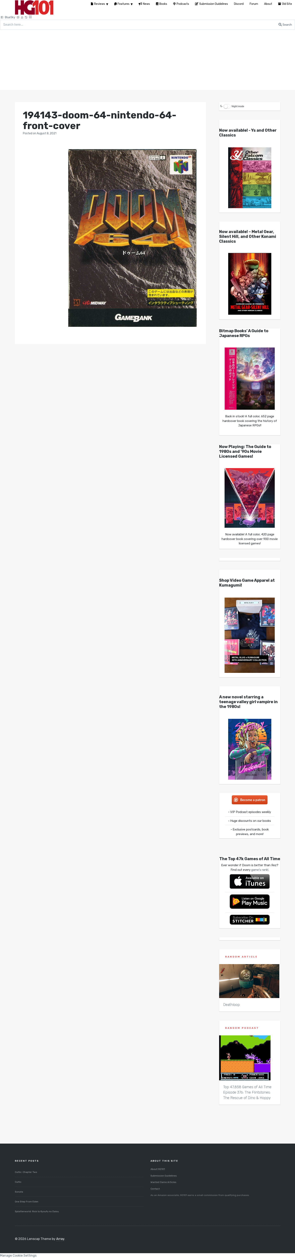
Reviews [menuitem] (99, 4)
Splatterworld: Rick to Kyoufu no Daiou (37, 1211)
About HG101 (158, 1169)
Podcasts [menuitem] (183, 4)
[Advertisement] (147, 60)
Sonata (19, 1191)
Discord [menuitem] (239, 4)
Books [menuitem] (163, 4)
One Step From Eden (26, 1201)
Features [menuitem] (123, 4)
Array (60, 1239)
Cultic (18, 1182)
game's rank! (259, 870)
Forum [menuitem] (254, 4)
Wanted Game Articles (163, 1182)
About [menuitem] (268, 4)
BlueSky (10, 17)
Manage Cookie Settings (18, 1255)
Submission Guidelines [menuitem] (213, 4)
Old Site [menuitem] (287, 4)
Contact (155, 1188)
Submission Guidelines (164, 1175)
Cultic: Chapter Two (26, 1172)
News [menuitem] (146, 4)
